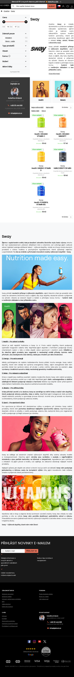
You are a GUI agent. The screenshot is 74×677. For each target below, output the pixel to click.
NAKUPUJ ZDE (53, 2)
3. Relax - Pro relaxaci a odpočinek (15, 373)
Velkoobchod (6, 604)
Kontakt (4, 619)
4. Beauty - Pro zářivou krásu (13, 388)
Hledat (52, 6)
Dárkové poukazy (7, 607)
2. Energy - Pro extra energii (12, 358)
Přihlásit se (31, 551)
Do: (11, 27)
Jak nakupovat (43, 599)
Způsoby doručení (7, 594)
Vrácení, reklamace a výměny (11, 599)
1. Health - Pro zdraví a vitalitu (13, 341)
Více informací (54, 74)
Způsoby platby (7, 597)
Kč (18, 27)
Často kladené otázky (46, 594)
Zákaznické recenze (30, 652)
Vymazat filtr (15, 72)
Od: (3, 27)
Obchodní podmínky (8, 621)
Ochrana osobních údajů (10, 624)
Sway (13, 11)
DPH (3, 602)
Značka (6, 11)
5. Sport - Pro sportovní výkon (13, 402)
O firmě (4, 616)
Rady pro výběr (44, 597)
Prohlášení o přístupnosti (10, 626)
